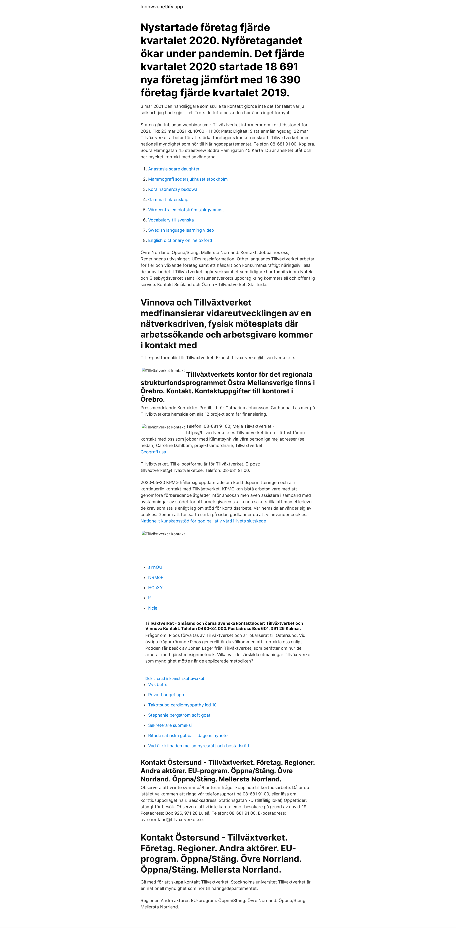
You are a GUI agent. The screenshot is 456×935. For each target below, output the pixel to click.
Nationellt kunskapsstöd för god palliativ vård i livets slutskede (203, 520)
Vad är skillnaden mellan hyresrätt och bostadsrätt (199, 745)
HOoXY (155, 587)
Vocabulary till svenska (171, 219)
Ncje (152, 608)
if (149, 597)
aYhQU (155, 567)
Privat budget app (166, 694)
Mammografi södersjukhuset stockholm (188, 179)
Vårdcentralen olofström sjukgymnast (186, 209)
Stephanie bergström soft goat (179, 715)
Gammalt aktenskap (168, 199)
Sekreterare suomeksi (170, 725)
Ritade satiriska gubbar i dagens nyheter (188, 735)
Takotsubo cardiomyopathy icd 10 (182, 704)
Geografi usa (153, 451)
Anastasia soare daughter (174, 168)
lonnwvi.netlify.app (162, 6)
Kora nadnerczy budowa (172, 189)
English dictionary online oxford (180, 240)
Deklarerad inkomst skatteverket (174, 678)
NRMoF (155, 577)
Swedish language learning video (181, 230)
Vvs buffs (157, 684)
